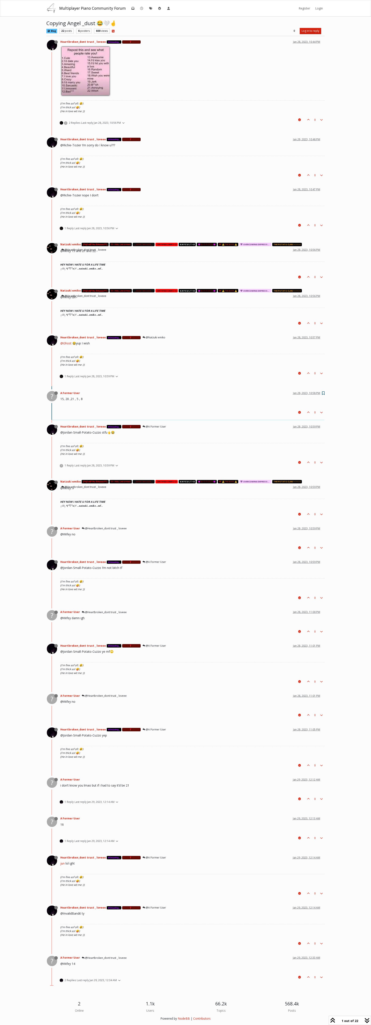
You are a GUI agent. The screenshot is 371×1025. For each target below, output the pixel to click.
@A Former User (155, 426)
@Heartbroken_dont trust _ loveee (85, 296)
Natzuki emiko (70, 244)
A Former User (70, 393)
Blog (53, 30)
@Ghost (65, 343)
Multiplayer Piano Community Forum (92, 8)
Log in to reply (310, 31)
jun (62, 863)
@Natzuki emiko (155, 337)
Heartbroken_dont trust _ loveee (83, 42)
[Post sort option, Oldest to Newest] (294, 31)
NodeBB (184, 1018)
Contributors (202, 1018)
